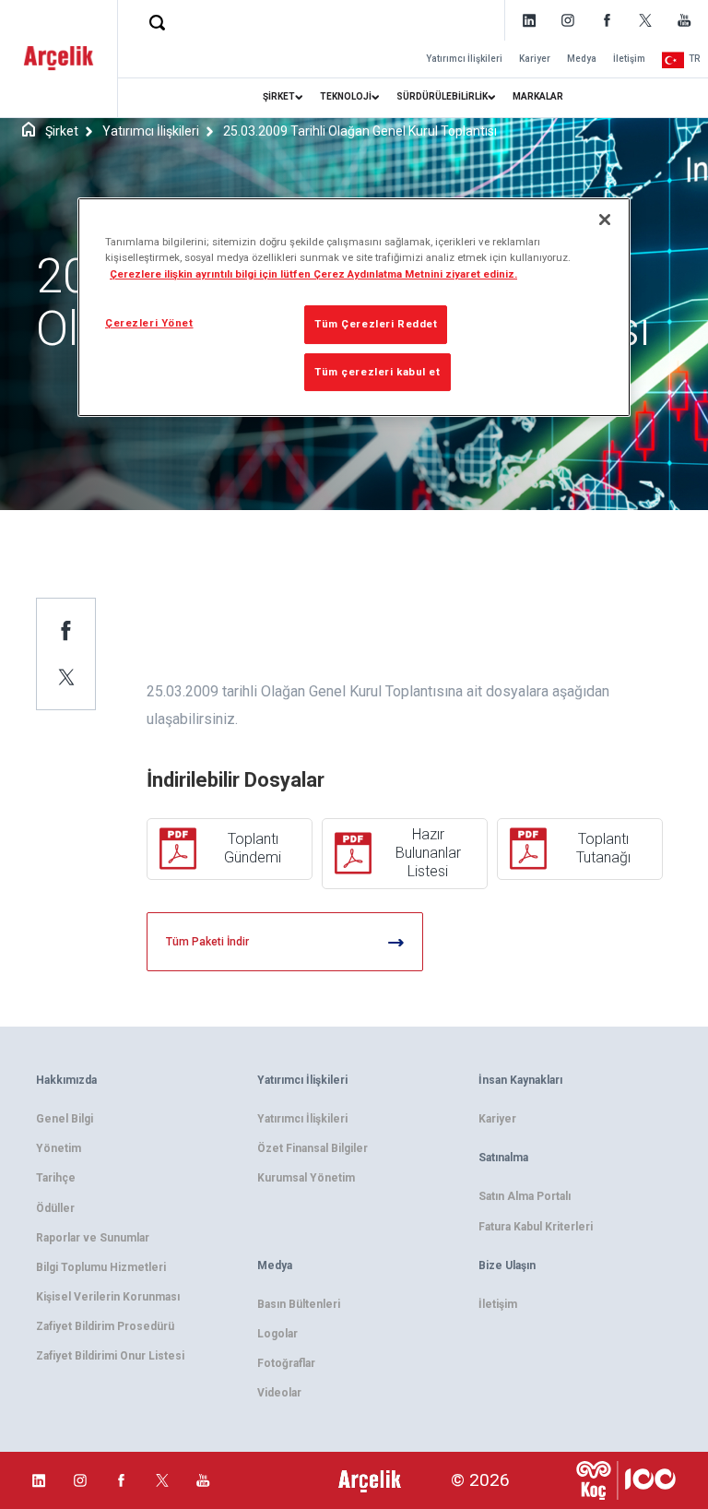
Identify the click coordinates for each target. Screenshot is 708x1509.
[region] (354, 307)
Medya (581, 58)
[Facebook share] (66, 630)
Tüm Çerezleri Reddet (375, 323)
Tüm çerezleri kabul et (377, 371)
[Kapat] (604, 219)
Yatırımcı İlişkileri (464, 58)
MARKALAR (538, 96)
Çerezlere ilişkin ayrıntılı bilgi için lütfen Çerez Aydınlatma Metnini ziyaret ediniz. (313, 273)
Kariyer (534, 58)
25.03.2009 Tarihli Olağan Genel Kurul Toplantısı (360, 131)
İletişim (629, 58)
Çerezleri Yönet (149, 322)
